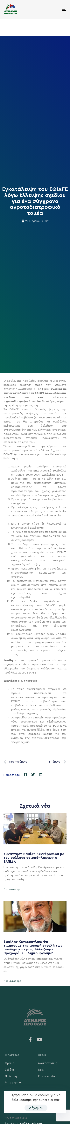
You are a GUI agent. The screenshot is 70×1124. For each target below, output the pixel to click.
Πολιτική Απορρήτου (13, 1079)
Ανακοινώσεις (47, 1063)
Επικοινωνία (46, 1076)
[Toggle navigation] (55, 9)
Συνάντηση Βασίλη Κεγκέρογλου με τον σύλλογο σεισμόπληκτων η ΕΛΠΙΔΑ (34, 857)
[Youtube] (39, 1039)
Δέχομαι (36, 1108)
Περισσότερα (13, 889)
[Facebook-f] (30, 1039)
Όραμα (10, 1063)
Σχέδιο (9, 1069)
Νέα (41, 1069)
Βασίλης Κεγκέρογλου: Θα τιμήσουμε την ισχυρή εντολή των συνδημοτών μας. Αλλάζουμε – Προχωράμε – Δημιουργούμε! (33, 947)
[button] (25, 774)
